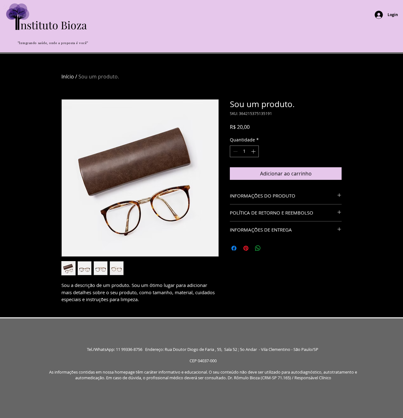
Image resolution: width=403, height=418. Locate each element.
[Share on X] (270, 248)
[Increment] (254, 151)
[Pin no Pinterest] (246, 248)
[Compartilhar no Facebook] (234, 248)
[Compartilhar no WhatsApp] (258, 248)
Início (67, 76)
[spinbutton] (244, 151)
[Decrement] (235, 151)
